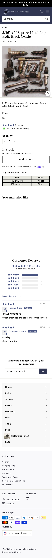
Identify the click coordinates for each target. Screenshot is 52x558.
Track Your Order (10, 477)
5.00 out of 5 (33, 266)
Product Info (8, 469)
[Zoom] (47, 93)
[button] (8, 125)
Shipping (6, 153)
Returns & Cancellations (13, 481)
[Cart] (42, 12)
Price (5, 113)
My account (7, 484)
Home (4, 27)
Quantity (7, 135)
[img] (8, 304)
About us (6, 473)
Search (5, 462)
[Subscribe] (43, 371)
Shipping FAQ (8, 465)
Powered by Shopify (11, 552)
